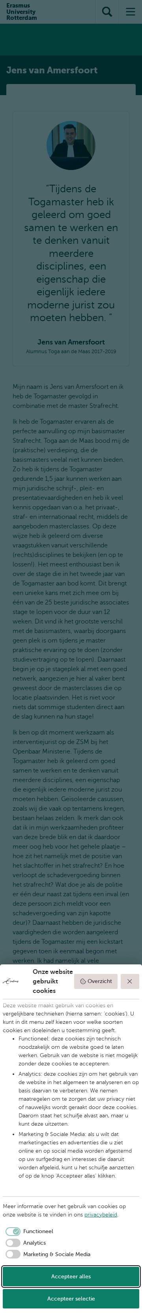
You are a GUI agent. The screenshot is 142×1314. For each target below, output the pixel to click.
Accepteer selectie (71, 1299)
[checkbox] (28, 1231)
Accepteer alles (71, 1277)
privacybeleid (100, 1215)
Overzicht (100, 981)
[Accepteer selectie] (130, 981)
